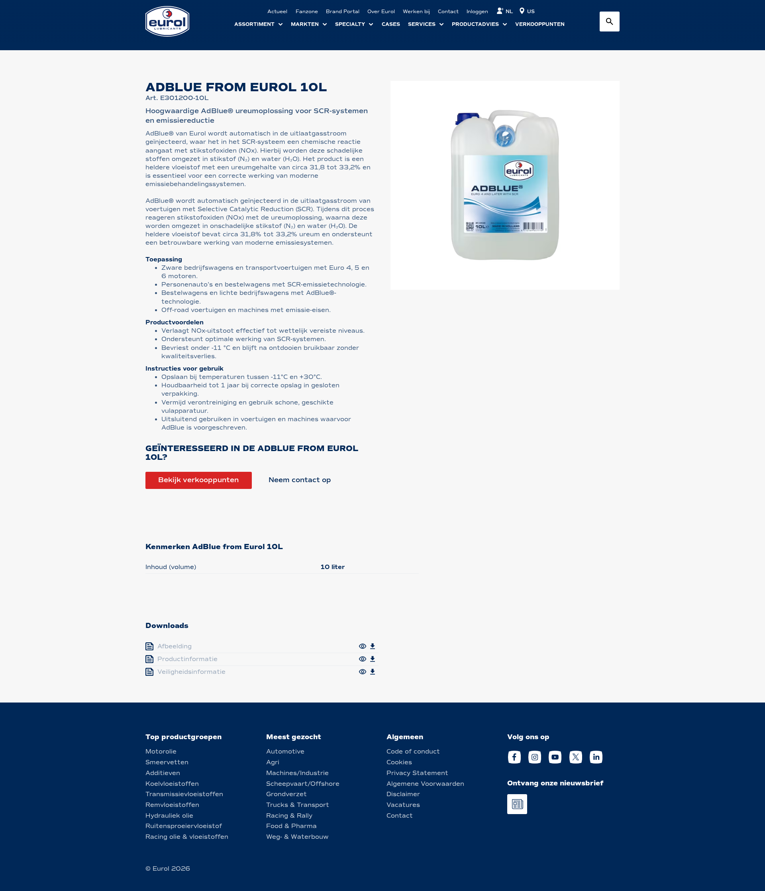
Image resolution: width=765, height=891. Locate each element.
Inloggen (477, 11)
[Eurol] (172, 21)
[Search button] (610, 21)
